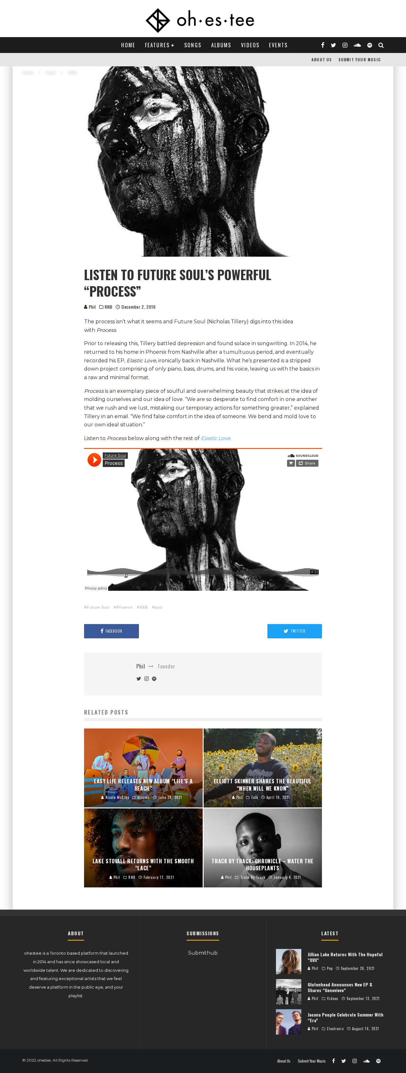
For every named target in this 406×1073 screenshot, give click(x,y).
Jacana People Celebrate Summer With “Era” (345, 1017)
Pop (330, 968)
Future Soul (98, 607)
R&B (144, 607)
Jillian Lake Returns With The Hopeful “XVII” (345, 957)
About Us (321, 59)
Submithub (203, 953)
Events (278, 45)
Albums (221, 45)
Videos (250, 45)
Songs (193, 45)
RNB (108, 307)
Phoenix (124, 607)
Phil (92, 306)
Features (157, 45)
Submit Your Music (359, 59)
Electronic (335, 1028)
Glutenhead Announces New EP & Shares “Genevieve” (340, 987)
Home (128, 45)
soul (159, 607)
